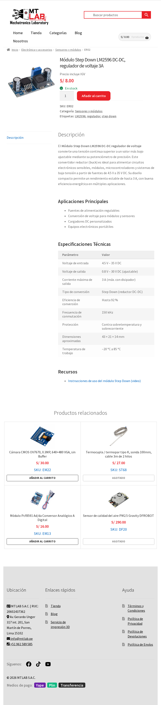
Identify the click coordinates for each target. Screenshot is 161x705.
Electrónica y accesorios (36, 50)
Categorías (58, 32)
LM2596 (80, 116)
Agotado (118, 478)
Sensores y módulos (68, 50)
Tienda (36, 32)
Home (18, 32)
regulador (93, 116)
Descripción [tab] (15, 137)
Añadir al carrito (94, 96)
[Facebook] (28, 664)
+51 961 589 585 (21, 644)
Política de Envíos (140, 644)
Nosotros (20, 41)
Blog (78, 32)
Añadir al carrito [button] (42, 478)
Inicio (15, 50)
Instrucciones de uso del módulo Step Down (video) (104, 381)
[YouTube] (48, 664)
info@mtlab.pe (21, 638)
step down (109, 116)
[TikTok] (38, 664)
